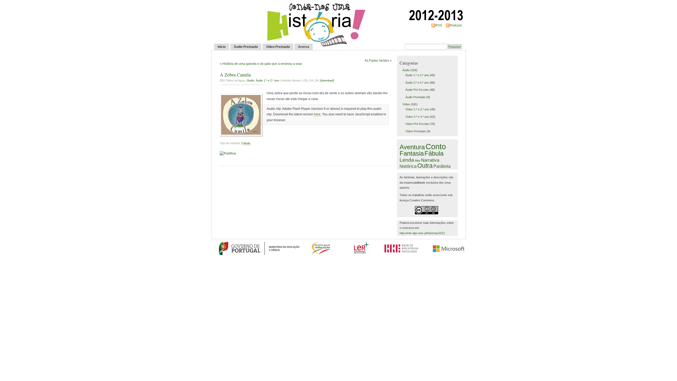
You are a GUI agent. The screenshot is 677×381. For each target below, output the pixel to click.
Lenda (407, 160)
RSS (438, 25)
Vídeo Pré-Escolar (417, 123)
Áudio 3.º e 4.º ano (417, 82)
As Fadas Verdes (377, 60)
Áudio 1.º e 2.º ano (267, 80)
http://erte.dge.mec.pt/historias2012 (422, 233)
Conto (436, 146)
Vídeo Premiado (278, 47)
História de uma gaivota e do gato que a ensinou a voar (262, 64)
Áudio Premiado (246, 47)
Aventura (412, 147)
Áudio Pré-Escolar (417, 89)
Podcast (455, 25)
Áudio (250, 80)
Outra (425, 165)
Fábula (245, 143)
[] (327, 80)
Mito (417, 160)
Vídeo (406, 104)
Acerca (303, 47)
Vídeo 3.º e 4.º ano (417, 116)
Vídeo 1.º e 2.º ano (417, 109)
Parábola (442, 166)
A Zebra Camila (235, 74)
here (317, 114)
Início (222, 47)
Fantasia (412, 153)
